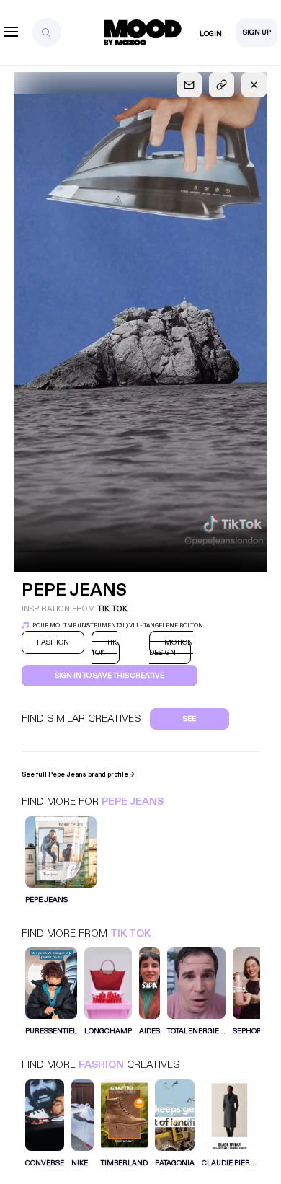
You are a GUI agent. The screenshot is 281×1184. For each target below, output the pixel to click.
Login (211, 34)
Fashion (101, 1065)
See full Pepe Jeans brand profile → (78, 774)
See (189, 719)
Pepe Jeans (133, 801)
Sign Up (257, 32)
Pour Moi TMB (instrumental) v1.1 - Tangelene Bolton (117, 625)
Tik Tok (130, 933)
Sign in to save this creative (109, 676)
